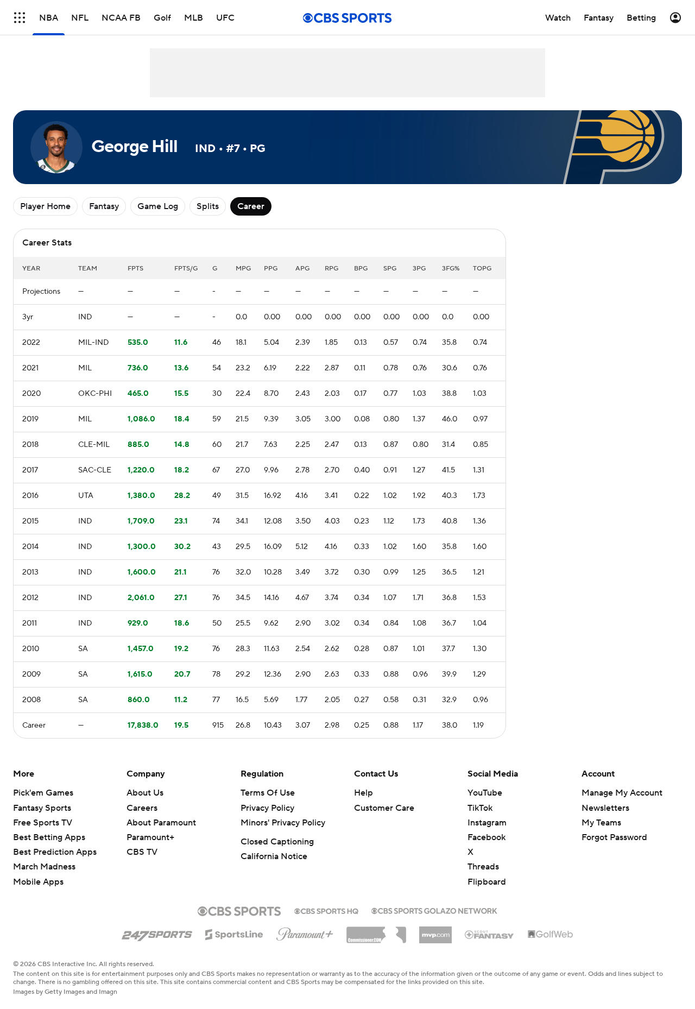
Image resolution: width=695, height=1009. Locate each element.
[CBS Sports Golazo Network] (434, 909)
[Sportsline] (234, 933)
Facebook (486, 837)
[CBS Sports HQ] (326, 910)
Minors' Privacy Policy (283, 822)
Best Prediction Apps (55, 852)
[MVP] (435, 930)
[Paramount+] (304, 931)
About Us (145, 792)
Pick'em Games (43, 792)
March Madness (44, 866)
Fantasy (104, 206)
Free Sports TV (42, 822)
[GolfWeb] (550, 934)
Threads (483, 866)
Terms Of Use (268, 792)
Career (250, 206)
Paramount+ (150, 837)
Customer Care (384, 808)
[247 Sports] (157, 932)
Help (363, 792)
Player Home (45, 206)
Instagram (487, 822)
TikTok (479, 808)
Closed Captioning (277, 841)
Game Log (157, 206)
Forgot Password (614, 837)
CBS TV (142, 852)
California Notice (274, 856)
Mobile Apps (38, 881)
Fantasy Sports (42, 808)
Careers (142, 808)
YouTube (484, 792)
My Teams (601, 822)
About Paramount (161, 822)
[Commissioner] (376, 930)
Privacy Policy (267, 808)
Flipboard (486, 881)
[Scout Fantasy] (490, 934)
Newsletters (605, 808)
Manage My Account (622, 792)
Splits (208, 206)
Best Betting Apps (49, 837)
